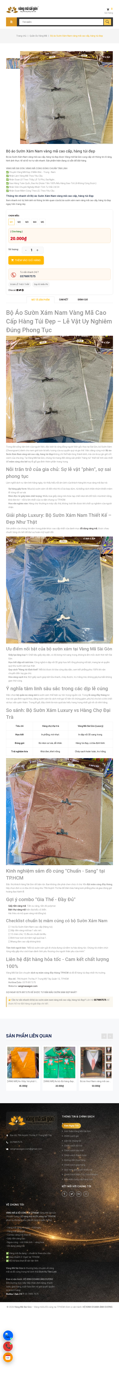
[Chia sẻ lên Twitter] (20, 290)
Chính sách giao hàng (74, 1165)
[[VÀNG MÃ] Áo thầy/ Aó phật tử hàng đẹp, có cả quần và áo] (23, 1062)
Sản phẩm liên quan (29, 1036)
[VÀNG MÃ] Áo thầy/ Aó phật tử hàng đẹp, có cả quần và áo (36, 1081)
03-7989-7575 (32, 1294)
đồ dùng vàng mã (88, 528)
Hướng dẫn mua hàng (74, 1160)
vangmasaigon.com (27, 986)
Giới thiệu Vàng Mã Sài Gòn (77, 1131)
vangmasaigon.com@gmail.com (26, 1149)
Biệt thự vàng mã (17, 909)
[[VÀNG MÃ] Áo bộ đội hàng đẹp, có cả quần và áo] (59, 1062)
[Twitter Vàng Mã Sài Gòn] (71, 1194)
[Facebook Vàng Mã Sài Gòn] (64, 1194)
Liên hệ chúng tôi (72, 1141)
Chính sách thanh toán (75, 1155)
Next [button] (110, 1036)
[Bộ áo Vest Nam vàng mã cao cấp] (96, 1062)
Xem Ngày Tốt (71, 1125)
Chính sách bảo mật (74, 1150)
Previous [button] (104, 1036)
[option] (7, 63)
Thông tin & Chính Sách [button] (78, 1116)
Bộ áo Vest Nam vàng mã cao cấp (96, 1081)
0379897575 (27, 276)
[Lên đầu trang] (115, 1365)
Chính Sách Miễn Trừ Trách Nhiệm (81, 1174)
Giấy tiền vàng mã (17, 906)
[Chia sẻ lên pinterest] (23, 290)
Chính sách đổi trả (73, 1145)
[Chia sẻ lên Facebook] (18, 290)
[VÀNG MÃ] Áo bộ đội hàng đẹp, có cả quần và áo (67, 1081)
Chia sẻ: (12, 290)
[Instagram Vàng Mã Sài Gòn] (86, 1194)
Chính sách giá (71, 1136)
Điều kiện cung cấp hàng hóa (78, 1179)
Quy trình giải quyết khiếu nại (78, 1169)
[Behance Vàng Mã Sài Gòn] (79, 1194)
